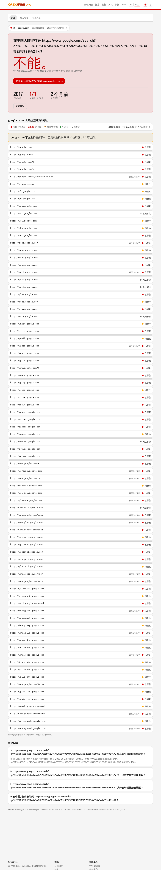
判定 (13, 17)
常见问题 (36, 17)
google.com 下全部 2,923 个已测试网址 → (129, 126)
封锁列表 (88, 4)
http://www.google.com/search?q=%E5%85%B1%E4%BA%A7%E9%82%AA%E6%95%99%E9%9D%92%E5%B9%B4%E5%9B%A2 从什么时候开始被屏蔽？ (77, 785)
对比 (110, 4)
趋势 (104, 4)
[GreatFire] (19, 4)
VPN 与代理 (94, 866)
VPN (124, 4)
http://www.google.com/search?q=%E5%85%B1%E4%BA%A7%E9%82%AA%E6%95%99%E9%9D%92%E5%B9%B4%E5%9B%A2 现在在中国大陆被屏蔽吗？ (78, 752)
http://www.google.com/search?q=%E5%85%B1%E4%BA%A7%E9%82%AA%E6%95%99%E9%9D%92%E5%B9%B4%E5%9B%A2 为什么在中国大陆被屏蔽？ (78, 773)
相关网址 (24, 17)
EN (131, 4)
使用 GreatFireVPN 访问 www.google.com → (39, 81)
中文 (137, 4)
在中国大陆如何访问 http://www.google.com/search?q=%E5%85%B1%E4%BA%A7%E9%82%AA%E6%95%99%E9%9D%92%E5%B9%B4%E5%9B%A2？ (65, 798)
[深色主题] (150, 4)
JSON (122, 809)
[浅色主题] (145, 4)
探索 (97, 4)
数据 (117, 4)
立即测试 (20, 106)
